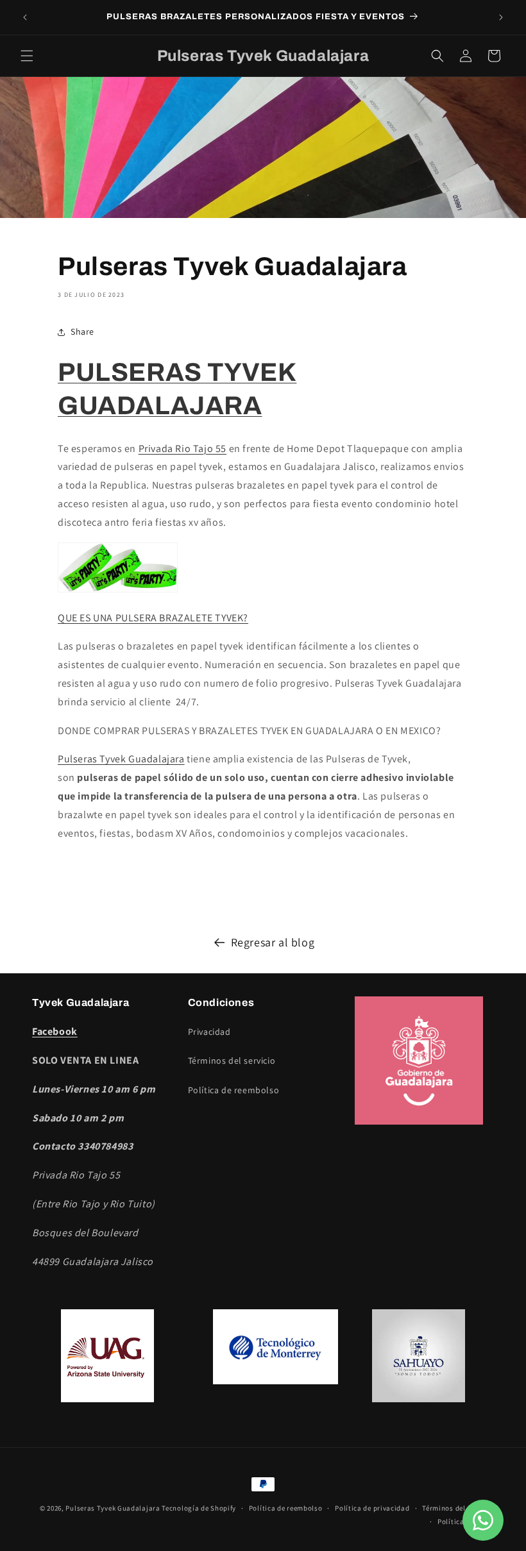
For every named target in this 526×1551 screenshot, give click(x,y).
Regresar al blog (273, 942)
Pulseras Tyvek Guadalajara (121, 759)
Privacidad (209, 1031)
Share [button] (82, 331)
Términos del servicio (232, 1060)
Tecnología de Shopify (199, 1508)
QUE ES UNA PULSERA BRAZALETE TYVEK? (153, 618)
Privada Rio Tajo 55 (182, 448)
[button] (27, 56)
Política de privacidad (372, 1508)
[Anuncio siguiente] (501, 17)
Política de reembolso (234, 1090)
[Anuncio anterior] (25, 17)
